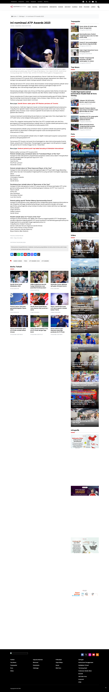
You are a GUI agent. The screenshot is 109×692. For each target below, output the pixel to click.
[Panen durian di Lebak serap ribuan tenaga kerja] (75, 28)
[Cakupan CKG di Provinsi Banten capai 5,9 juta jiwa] (75, 102)
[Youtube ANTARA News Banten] (93, 1)
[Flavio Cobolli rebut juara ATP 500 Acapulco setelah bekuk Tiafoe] (59, 299)
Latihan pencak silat (80, 153)
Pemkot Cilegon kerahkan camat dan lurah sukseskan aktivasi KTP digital (83, 290)
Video (73, 235)
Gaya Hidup (67, 6)
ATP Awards (45, 261)
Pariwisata (36, 665)
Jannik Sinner (17, 261)
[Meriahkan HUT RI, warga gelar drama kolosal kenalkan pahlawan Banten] (75, 118)
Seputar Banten (43, 6)
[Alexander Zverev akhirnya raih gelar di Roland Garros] (59, 277)
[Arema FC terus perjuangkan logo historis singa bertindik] (75, 44)
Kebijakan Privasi (83, 665)
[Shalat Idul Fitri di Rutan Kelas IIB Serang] (85, 222)
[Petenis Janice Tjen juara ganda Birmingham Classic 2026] (19, 299)
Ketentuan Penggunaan (85, 662)
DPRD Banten (53, 6)
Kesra (80, 6)
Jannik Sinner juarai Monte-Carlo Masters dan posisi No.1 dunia (39, 308)
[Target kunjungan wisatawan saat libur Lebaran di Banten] (85, 185)
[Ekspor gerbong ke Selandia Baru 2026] (85, 614)
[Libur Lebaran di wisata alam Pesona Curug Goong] (85, 204)
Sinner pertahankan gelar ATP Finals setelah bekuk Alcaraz (18, 330)
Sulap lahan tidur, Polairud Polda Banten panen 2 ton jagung (83, 346)
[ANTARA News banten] (18, 6)
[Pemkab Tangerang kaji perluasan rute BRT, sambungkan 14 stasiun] (75, 60)
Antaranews (14, 1)
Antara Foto (21, 1)
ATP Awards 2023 (34, 261)
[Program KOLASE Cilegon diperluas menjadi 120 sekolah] (85, 380)
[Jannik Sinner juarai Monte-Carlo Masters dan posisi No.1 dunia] (39, 299)
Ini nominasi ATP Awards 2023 (35, 16)
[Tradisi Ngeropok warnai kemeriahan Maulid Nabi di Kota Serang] (85, 80)
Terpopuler (33, 1)
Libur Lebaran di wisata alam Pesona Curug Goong (84, 208)
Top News (40, 1)
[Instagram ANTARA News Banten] (89, 1)
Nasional (34, 6)
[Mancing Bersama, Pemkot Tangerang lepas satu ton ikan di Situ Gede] (75, 36)
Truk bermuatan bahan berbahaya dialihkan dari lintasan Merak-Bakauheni (82, 271)
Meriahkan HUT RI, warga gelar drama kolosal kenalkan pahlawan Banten (88, 118)
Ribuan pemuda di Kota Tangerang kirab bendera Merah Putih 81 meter (87, 126)
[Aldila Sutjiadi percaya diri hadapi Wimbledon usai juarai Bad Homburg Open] (39, 277)
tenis (25, 261)
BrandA (80, 673)
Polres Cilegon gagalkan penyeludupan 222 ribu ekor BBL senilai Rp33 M (83, 402)
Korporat (81, 679)
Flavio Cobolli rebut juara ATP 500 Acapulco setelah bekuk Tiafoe (59, 308)
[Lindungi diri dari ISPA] (85, 563)
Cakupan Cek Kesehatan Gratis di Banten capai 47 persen (82, 252)
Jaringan (81, 659)
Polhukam (86, 6)
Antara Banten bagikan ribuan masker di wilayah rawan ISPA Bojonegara (84, 364)
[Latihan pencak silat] (85, 147)
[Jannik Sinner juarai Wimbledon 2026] (19, 277)
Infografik (75, 430)
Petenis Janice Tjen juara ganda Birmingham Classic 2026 (18, 308)
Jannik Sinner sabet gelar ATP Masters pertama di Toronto (38, 103)
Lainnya (93, 6)
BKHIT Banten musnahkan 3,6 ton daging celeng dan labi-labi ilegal (84, 421)
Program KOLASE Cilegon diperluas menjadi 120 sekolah (84, 384)
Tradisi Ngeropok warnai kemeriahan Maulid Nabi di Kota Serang (84, 93)
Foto (73, 134)
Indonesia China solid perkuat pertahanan (84, 481)
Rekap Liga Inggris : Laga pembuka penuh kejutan (82, 532)
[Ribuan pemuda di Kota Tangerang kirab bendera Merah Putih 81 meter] (75, 127)
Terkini (27, 1)
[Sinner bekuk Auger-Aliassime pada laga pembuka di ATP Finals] (59, 321)
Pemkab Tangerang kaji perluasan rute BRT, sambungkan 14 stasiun (86, 59)
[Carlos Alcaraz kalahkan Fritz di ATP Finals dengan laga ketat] (39, 321)
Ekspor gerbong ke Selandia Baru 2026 (83, 635)
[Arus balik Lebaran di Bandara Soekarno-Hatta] (85, 166)
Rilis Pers (46, 1)
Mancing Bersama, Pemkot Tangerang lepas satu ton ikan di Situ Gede (88, 35)
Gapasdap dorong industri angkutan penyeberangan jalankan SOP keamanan (82, 308)
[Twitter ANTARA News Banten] (86, 1)
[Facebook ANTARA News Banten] (83, 1)
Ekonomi (60, 6)
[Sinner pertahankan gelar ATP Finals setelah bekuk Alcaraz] (19, 321)
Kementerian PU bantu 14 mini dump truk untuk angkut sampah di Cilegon (84, 327)
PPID (79, 682)
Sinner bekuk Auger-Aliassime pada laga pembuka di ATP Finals (58, 330)
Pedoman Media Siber (85, 671)
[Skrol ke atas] (105, 688)
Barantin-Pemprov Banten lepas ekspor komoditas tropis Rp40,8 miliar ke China (88, 109)
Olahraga (74, 6)
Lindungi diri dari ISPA (81, 585)
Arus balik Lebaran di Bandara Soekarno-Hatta (84, 171)
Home (29, 6)
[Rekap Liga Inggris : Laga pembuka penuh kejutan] (85, 511)
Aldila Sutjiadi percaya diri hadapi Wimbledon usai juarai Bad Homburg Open (38, 286)
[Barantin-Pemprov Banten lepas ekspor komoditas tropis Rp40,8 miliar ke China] (75, 110)
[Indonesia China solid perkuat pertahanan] (85, 460)
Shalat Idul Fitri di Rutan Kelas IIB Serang (84, 227)
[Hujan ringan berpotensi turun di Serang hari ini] (75, 52)
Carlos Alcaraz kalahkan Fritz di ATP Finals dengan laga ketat (39, 330)
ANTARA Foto (82, 676)
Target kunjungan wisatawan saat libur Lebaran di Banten (84, 189)
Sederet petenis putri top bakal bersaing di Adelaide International (40, 148)
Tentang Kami (82, 668)
